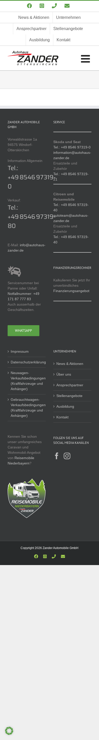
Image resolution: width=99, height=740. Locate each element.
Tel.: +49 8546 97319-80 (32, 217)
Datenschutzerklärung (27, 362)
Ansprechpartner (69, 385)
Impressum (20, 351)
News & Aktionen (69, 364)
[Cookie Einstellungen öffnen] (9, 734)
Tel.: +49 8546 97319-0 (32, 177)
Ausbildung (65, 406)
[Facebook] (56, 456)
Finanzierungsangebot (71, 291)
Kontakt (62, 417)
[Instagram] (67, 456)
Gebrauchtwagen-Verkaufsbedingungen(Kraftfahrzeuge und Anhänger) (27, 408)
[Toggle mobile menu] (86, 58)
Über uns (63, 374)
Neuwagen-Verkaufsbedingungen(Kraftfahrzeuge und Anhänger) (27, 381)
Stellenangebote (69, 396)
